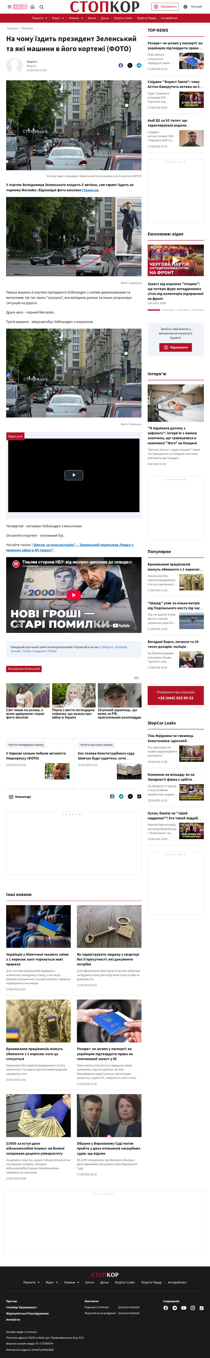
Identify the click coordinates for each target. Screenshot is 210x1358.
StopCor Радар (146, 18)
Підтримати (169, 6)
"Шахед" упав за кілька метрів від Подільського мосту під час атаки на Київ (174, 608)
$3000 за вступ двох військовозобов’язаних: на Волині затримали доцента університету (35, 1148)
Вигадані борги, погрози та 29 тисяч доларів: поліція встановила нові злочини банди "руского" (175, 649)
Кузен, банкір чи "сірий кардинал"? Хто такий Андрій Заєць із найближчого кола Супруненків (173, 821)
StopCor (32, 62)
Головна (12, 28)
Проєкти (37, 18)
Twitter (26, 651)
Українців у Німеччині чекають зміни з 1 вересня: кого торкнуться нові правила (37, 959)
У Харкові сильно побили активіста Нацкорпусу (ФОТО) (36, 756)
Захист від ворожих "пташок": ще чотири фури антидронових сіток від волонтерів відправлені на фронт (175, 291)
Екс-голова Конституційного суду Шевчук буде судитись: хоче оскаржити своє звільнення (106, 758)
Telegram (107, 647)
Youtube (15, 651)
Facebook (120, 647)
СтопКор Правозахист (21, 1307)
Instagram (38, 651)
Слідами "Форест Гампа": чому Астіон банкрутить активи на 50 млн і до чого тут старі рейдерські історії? (175, 89)
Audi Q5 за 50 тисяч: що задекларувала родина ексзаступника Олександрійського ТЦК (168, 128)
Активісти (13, 1320)
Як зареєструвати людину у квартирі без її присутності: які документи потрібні (108, 959)
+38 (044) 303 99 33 (175, 698)
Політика (27, 28)
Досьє (105, 18)
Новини (74, 18)
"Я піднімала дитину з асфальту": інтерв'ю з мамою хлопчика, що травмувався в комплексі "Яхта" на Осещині (172, 436)
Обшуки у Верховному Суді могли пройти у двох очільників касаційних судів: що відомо (108, 1148)
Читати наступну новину (96, 745)
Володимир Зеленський (24, 669)
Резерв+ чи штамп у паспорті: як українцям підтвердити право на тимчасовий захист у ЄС (105, 1053)
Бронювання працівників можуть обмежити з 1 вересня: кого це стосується (34, 1053)
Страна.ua (90, 190)
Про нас (11, 1301)
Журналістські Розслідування (27, 1314)
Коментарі (23, 797)
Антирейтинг (169, 18)
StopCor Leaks (123, 18)
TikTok (51, 651)
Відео (56, 18)
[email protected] (43, 1350)
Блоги (92, 18)
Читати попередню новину (26, 745)
